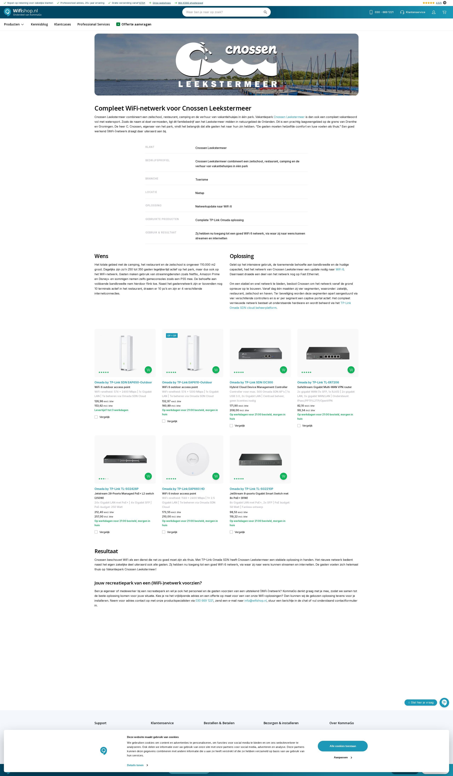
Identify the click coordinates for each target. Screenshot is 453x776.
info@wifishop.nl (256, 600)
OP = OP (171, 335)
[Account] (433, 12)
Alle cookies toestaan (343, 746)
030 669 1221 (204, 600)
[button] (108, 723)
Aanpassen (341, 757)
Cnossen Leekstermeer (289, 117)
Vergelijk (104, 417)
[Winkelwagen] (444, 12)
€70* (142, 2)
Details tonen (135, 765)
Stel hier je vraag (422, 702)
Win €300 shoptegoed (190, 2)
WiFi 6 (340, 269)
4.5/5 (439, 2)
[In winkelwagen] (148, 369)
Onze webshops (162, 2)
